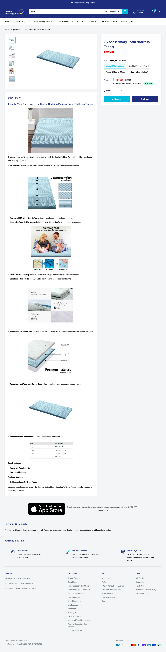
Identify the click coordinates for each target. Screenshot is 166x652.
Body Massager (74, 582)
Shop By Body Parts (42, 21)
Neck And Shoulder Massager (80, 620)
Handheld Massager (76, 593)
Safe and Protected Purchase (113, 589)
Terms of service (108, 597)
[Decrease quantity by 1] (115, 90)
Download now (102, 510)
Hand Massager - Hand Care (79, 589)
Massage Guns (73, 609)
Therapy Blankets (75, 630)
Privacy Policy (107, 593)
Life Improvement (75, 605)
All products (15, 29)
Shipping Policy (142, 593)
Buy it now (145, 99)
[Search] (125, 11)
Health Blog (125, 21)
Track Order (140, 586)
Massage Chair (74, 612)
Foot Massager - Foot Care (78, 586)
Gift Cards (81, 21)
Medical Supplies (74, 616)
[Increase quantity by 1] (127, 90)
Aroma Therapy (74, 578)
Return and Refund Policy (146, 589)
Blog (103, 601)
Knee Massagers (74, 601)
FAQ (115, 21)
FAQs (104, 582)
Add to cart (117, 99)
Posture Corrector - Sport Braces (78, 625)
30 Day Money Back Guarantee (114, 586)
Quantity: (107, 91)
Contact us (105, 21)
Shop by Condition (63, 21)
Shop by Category (20, 21)
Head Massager (74, 597)
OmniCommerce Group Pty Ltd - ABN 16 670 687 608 (23, 644)
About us (93, 21)
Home (7, 21)
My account (137, 12)
